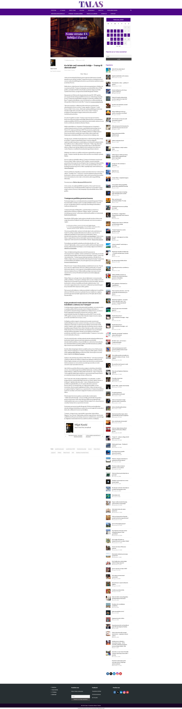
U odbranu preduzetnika (118, 590)
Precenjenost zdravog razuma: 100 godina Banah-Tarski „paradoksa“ (119, 532)
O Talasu (62, 10)
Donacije (104, 13)
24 (108, 43)
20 (118, 39)
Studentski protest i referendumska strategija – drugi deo (120, 317)
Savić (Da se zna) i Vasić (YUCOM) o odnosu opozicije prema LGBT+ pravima (120, 653)
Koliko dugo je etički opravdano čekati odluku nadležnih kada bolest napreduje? (120, 156)
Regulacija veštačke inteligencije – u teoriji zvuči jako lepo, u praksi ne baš (120, 253)
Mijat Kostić (53, 68)
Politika (82, 10)
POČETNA (53, 10)
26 (115, 43)
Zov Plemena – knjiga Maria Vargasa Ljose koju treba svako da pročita (120, 215)
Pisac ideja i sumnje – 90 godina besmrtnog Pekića (75, 436)
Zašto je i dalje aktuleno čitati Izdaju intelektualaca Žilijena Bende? (119, 429)
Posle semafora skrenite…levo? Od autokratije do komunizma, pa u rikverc (120, 292)
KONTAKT (113, 13)
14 (121, 35)
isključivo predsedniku (70, 248)
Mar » (120, 46)
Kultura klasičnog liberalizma (119, 407)
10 (108, 35)
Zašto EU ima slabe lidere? (118, 69)
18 (111, 39)
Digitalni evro (115, 171)
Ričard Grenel (66, 452)
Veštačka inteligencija (58, 13)
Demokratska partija (81, 449)
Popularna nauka (112, 10)
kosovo (90, 449)
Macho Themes (97, 705)
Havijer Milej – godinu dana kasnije (120, 385)
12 (115, 35)
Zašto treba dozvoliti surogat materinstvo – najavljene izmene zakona (120, 634)
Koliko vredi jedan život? (118, 140)
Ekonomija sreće (116, 495)
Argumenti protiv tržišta (118, 618)
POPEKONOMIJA (96, 694)
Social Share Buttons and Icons (85, 708)
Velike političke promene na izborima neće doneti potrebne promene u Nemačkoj (119, 276)
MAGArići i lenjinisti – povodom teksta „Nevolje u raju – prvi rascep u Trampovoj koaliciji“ (120, 301)
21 (121, 39)
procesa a (71, 262)
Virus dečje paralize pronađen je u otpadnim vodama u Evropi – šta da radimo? (120, 357)
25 (111, 43)
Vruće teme (72, 10)
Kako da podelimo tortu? (118, 611)
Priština (59, 452)
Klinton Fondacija (79, 354)
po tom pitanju (92, 236)
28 (121, 43)
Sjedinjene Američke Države (82, 452)
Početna (54, 687)
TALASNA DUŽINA (96, 691)
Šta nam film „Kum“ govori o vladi (120, 364)
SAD (73, 452)
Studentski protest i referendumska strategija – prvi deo (120, 326)
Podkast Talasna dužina (76, 13)
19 (115, 39)
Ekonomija (91, 10)
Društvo (100, 10)
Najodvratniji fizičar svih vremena (120, 76)
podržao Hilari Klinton (74, 352)
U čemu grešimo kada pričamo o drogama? (93, 436)
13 (118, 35)
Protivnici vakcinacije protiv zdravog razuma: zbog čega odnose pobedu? (119, 662)
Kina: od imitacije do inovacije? (119, 421)
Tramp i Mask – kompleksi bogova (120, 177)
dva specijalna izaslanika (78, 226)
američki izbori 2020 (70, 449)
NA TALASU (95, 697)
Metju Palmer (97, 449)
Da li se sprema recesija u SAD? (119, 568)
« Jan (117, 46)
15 (125, 35)
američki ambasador (59, 449)
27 (118, 43)
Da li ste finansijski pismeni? (119, 523)
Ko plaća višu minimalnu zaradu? (120, 104)
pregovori (53, 452)
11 (111, 35)
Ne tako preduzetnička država (119, 260)
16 (128, 35)
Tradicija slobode (92, 13)
